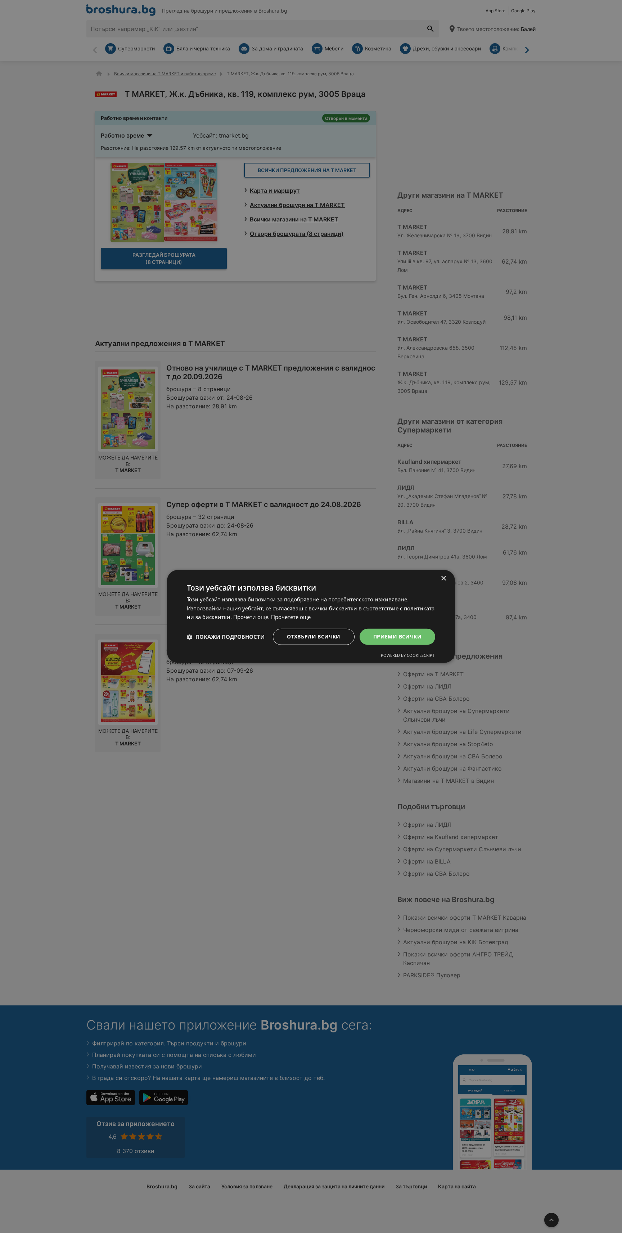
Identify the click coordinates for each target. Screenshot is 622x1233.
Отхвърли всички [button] (314, 636)
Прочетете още (291, 617)
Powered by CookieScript (407, 655)
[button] (226, 637)
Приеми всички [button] (397, 636)
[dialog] (311, 616)
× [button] (443, 578)
